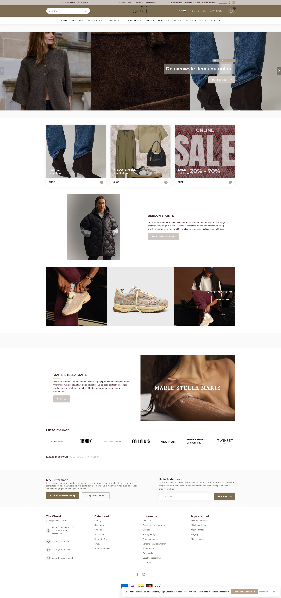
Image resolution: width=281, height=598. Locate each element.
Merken (215, 20)
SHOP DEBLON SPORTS (163, 236)
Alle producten (197, 539)
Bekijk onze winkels (96, 496)
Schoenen (94, 20)
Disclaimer (147, 530)
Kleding (77, 20)
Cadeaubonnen (176, 2)
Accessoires (132, 20)
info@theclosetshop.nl (62, 558)
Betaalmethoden (150, 539)
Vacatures (147, 562)
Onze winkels (149, 553)
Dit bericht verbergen (244, 592)
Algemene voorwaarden (154, 525)
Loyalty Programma (152, 558)
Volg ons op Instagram (84, 457)
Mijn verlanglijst (198, 530)
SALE (177, 20)
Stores (197, 2)
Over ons (147, 520)
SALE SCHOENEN (195, 20)
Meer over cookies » (268, 592)
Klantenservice (208, 2)
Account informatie (199, 520)
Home (64, 20)
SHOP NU (61, 399)
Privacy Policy (149, 534)
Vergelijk (195, 534)
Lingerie (112, 20)
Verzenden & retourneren (154, 544)
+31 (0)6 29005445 (61, 541)
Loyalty (188, 2)
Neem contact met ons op (63, 496)
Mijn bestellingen (199, 525)
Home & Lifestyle (157, 20)
